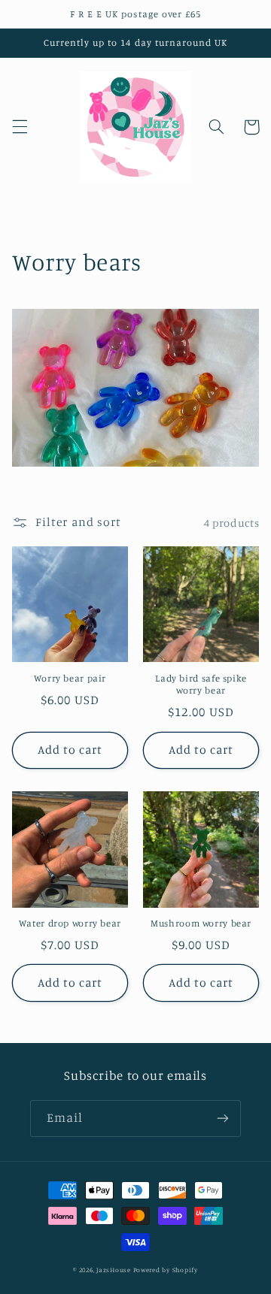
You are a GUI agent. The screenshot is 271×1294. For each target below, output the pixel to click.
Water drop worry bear (70, 923)
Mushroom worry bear (201, 923)
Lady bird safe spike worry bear (201, 684)
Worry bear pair (70, 678)
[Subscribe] (223, 1118)
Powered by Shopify (165, 1269)
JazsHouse (113, 1269)
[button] (19, 127)
